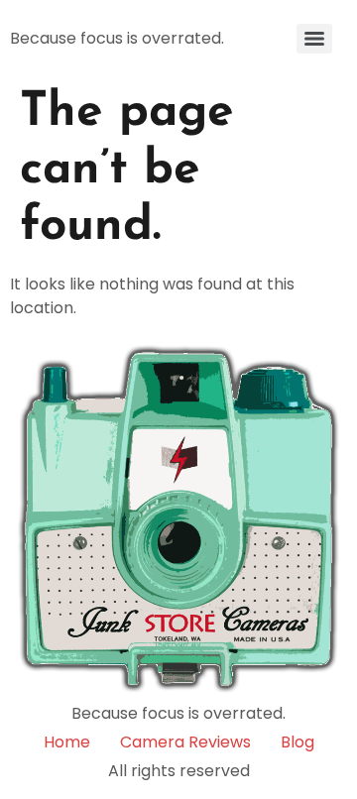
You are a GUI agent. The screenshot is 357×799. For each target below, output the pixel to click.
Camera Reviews (185, 742)
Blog (297, 742)
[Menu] (314, 39)
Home (67, 742)
